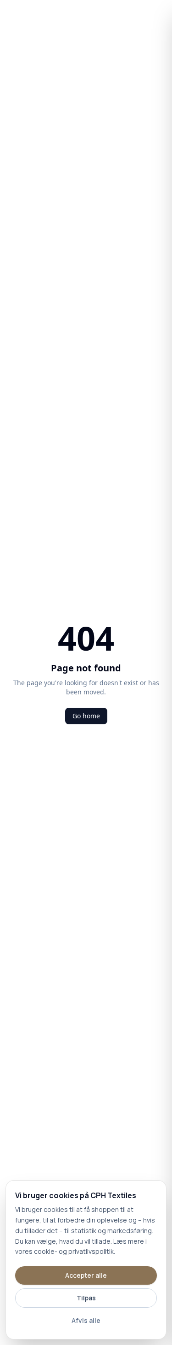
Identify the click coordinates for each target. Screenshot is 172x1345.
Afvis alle (86, 1320)
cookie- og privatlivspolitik (74, 1251)
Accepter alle (86, 1275)
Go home (86, 715)
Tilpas (86, 1297)
